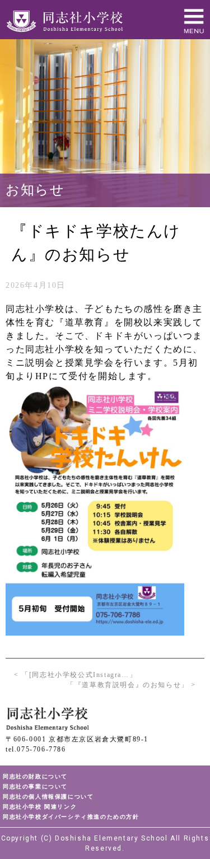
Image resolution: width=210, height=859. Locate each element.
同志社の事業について (35, 786)
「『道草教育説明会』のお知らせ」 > (131, 685)
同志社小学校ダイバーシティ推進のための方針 (71, 817)
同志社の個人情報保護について (48, 796)
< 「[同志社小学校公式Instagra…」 (75, 675)
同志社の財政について (35, 776)
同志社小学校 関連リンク (40, 807)
